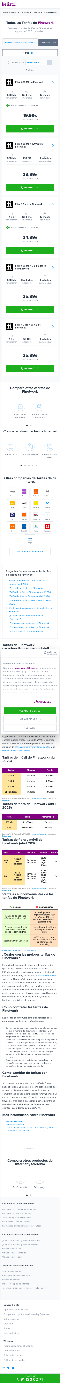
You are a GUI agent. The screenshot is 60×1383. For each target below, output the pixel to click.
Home (5, 12)
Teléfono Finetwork (14, 1121)
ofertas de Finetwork (46, 975)
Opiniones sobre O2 (11, 1248)
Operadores (24, 12)
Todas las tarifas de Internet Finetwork (20, 42)
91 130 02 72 (31, 128)
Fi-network (36, 12)
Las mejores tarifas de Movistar (16, 1222)
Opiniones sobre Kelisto (15, 1309)
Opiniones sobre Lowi (12, 1257)
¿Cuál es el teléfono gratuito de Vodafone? (21, 1240)
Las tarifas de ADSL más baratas (16, 1213)
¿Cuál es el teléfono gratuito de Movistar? (20, 1244)
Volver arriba (29, 1148)
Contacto (8, 1323)
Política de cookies (13, 1355)
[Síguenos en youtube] (13, 1368)
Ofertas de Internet (11, 1279)
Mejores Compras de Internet (15, 1284)
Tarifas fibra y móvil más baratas (16, 1217)
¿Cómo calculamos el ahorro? (18, 1346)
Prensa (6, 1328)
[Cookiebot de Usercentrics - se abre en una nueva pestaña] (44, 653)
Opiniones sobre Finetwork (18, 1130)
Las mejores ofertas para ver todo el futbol (21, 1226)
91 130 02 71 (32, 1379)
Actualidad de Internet (12, 1271)
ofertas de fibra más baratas (16, 750)
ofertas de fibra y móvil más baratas (32, 747)
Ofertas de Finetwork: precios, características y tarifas (30, 1127)
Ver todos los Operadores (30, 551)
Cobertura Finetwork (15, 1124)
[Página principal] (9, 4)
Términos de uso (11, 1350)
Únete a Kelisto (11, 1333)
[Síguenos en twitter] (8, 1368)
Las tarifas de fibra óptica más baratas (19, 1209)
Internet (14, 12)
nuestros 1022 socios (26, 668)
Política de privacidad (14, 1360)
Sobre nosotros (11, 1319)
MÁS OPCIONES (42, 702)
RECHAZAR (30, 728)
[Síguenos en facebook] (4, 1368)
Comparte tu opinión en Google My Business (26, 1314)
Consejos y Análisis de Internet (16, 1275)
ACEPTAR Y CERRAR (30, 711)
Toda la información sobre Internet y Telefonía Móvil (25, 1288)
